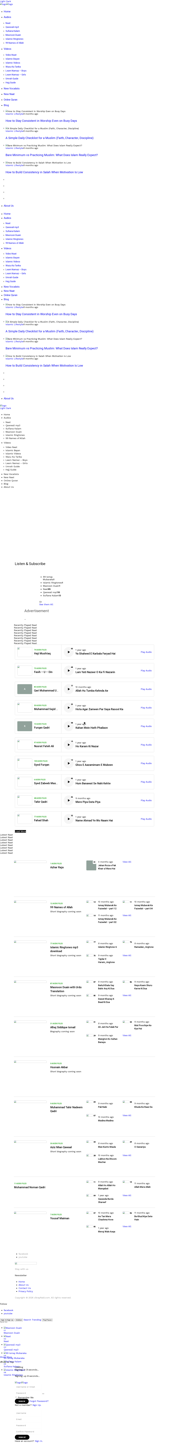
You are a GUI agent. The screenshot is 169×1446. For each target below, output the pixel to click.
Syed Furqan (41, 765)
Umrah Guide (13, 466)
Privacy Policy (26, 1291)
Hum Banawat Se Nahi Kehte (93, 783)
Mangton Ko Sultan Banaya (107, 1041)
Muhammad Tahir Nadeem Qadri (66, 1109)
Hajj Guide (11, 469)
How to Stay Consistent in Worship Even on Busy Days (41, 121)
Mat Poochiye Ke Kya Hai (142, 1027)
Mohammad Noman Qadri (29, 1187)
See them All (46, 604)
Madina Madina (105, 1120)
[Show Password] (43, 1393)
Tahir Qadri (40, 802)
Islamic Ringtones (15, 435)
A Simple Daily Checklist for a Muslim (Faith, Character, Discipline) (50, 138)
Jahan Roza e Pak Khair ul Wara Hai (107, 867)
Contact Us (25, 1288)
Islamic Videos (13, 453)
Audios (7, 417)
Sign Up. (36, 1405)
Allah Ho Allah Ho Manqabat (106, 1187)
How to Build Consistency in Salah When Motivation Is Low (44, 172)
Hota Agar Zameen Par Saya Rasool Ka (99, 709)
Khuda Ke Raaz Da (143, 1107)
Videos (7, 442)
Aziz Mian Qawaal (61, 1147)
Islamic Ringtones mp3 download (64, 949)
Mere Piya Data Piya (87, 802)
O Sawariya (140, 1147)
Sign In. (39, 1441)
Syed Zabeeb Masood (47, 783)
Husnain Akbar (59, 1067)
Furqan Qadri (42, 728)
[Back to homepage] (21, 1382)
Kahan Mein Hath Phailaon (91, 728)
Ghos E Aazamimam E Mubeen (94, 765)
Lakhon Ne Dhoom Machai (107, 1160)
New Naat (9, 477)
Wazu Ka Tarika (14, 456)
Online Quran (11, 480)
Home (7, 414)
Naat (8, 422)
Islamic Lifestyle (14, 114)
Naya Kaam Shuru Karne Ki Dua (143, 987)
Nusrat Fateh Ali (44, 746)
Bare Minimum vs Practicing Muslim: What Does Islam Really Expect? (52, 155)
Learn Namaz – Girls (17, 463)
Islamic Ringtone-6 (107, 947)
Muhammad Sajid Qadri (48, 709)
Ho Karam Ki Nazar (87, 746)
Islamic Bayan (13, 450)
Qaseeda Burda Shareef (105, 1200)
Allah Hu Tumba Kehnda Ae (91, 691)
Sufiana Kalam (13, 428)
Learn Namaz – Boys (16, 460)
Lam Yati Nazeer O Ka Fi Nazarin (95, 672)
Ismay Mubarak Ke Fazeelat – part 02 (107, 920)
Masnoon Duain (14, 431)
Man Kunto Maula (107, 1147)
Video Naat (11, 447)
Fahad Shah (41, 820)
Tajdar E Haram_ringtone (106, 961)
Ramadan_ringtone (144, 947)
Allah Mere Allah (142, 1187)
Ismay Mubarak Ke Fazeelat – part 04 (143, 907)
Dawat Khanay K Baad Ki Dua (106, 1000)
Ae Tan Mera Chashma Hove (105, 1218)
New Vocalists (11, 474)
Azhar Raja (57, 867)
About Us (9, 487)
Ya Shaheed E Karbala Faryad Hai (95, 654)
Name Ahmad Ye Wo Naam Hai (94, 821)
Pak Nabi (102, 1107)
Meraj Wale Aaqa (106, 1231)
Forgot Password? (39, 1401)
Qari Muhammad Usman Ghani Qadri (56, 691)
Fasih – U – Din (43, 672)
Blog (6, 483)
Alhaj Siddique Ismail (62, 1027)
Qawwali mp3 (13, 425)
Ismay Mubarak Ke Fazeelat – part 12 (107, 907)
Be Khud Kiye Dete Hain (143, 1218)
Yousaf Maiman (59, 1218)
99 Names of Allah (15, 438)
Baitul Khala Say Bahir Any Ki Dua (106, 987)
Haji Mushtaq (42, 653)
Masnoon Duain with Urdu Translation (66, 989)
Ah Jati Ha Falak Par (108, 1027)
